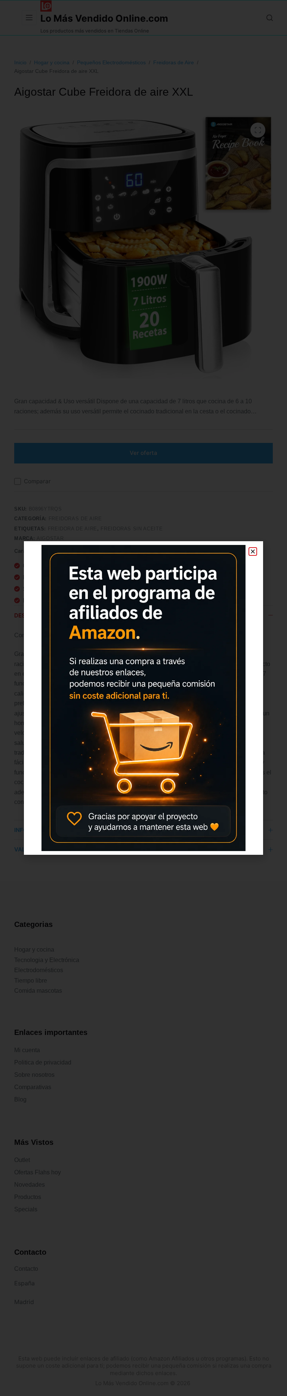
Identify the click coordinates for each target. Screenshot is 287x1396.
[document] (143, 698)
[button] (253, 551)
